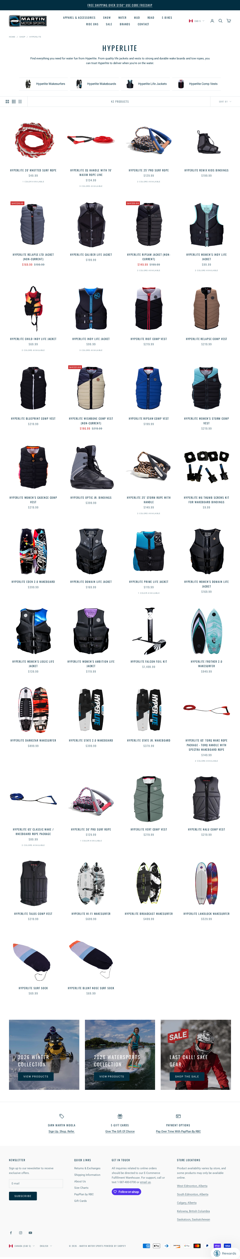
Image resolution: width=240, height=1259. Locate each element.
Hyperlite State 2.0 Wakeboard (91, 740)
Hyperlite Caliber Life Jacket (91, 254)
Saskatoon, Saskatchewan (193, 1219)
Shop (22, 37)
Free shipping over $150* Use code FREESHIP (120, 5)
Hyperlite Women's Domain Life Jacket (206, 584)
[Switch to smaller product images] (13, 101)
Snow (107, 17)
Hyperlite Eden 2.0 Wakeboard (33, 582)
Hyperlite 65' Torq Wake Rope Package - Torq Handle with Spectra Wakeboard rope (207, 744)
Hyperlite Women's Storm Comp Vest (206, 420)
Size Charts (81, 1187)
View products (35, 1076)
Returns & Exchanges (87, 1168)
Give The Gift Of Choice (120, 1131)
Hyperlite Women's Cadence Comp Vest (33, 500)
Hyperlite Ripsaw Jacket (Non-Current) (148, 257)
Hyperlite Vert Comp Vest (149, 829)
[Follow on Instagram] (20, 1233)
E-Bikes (167, 17)
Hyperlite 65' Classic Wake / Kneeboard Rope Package (33, 831)
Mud (137, 17)
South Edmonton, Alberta (192, 1194)
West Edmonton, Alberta (192, 1186)
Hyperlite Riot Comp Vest (149, 339)
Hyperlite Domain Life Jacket (91, 582)
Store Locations (188, 1160)
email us (145, 1182)
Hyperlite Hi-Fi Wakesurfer (91, 914)
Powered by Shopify (115, 1245)
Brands (125, 24)
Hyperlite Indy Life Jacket (91, 339)
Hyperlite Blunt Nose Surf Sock (91, 988)
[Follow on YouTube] (30, 1233)
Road (151, 17)
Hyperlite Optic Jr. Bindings (91, 497)
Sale (109, 24)
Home (12, 37)
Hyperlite (35, 37)
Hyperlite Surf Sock (33, 988)
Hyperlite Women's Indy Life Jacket (206, 257)
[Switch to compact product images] (20, 101)
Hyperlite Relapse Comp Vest (206, 339)
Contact (143, 24)
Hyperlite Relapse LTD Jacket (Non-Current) (33, 257)
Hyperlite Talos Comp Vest (33, 914)
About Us (80, 1181)
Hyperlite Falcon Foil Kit (149, 661)
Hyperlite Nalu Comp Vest (206, 829)
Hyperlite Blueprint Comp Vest (33, 418)
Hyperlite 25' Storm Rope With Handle (149, 500)
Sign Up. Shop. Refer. (62, 1131)
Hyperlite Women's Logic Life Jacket (33, 663)
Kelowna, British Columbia (193, 1211)
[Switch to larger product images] (7, 101)
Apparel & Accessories (79, 17)
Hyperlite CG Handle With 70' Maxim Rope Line (91, 172)
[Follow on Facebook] (11, 1233)
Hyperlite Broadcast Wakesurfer (149, 914)
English (44, 1245)
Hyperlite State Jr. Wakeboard (149, 740)
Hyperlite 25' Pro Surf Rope (149, 170)
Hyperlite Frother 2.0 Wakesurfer (206, 663)
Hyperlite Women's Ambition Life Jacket (91, 663)
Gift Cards (80, 1201)
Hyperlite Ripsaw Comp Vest (149, 418)
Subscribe (23, 1196)
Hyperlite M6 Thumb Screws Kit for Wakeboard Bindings (206, 500)
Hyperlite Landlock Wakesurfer (207, 914)
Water (122, 17)
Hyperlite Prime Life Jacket (149, 582)
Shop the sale (187, 1076)
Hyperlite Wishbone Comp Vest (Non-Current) (91, 420)
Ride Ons (92, 24)
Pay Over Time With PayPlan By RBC (178, 1131)
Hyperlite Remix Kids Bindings (206, 170)
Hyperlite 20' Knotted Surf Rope (33, 170)
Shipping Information (87, 1175)
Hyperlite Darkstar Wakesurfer (33, 740)
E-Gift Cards (120, 1125)
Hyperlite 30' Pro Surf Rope (91, 829)
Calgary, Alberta (186, 1202)
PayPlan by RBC (84, 1194)
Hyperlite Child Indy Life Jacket (33, 339)
